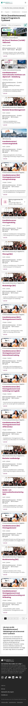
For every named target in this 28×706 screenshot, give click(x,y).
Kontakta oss (4, 695)
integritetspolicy (12, 702)
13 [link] (23, 618)
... (20, 618)
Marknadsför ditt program (7, 692)
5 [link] (17, 618)
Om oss (3, 689)
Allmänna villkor (4, 702)
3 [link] (11, 618)
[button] (14, 25)
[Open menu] (25, 2)
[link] (26, 618)
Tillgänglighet (20, 702)
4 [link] (14, 618)
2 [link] (8, 618)
